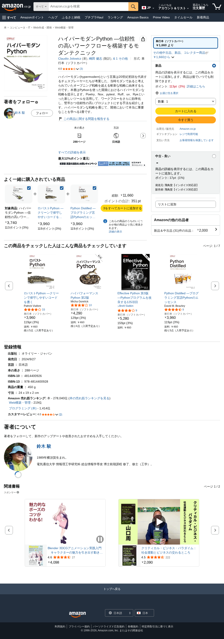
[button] (9, 17)
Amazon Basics (138, 17)
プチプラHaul (94, 17)
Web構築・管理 (64, 27)
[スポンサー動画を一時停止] (100, 540)
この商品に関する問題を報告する (86, 119)
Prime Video (161, 17)
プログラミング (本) (23, 408)
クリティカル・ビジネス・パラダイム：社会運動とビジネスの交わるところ (168, 550)
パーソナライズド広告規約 (108, 626)
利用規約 (60, 626)
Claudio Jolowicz (69, 58)
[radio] (185, 42)
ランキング (115, 17)
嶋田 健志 (95, 58)
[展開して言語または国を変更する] (153, 8)
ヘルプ (53, 17)
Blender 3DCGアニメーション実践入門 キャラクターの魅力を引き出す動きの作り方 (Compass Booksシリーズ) (75, 550)
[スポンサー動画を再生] (159, 522)
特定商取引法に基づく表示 (157, 626)
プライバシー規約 (79, 626)
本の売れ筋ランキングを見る (89, 398)
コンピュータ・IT (20, 27)
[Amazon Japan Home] (77, 614)
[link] (16, 227)
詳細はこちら (196, 86)
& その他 (120, 58)
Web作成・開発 (42, 27)
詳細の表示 (115, 231)
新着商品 (203, 17)
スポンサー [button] (10, 492)
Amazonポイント (32, 17)
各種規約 (133, 626)
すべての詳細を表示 (72, 152)
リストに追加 (167, 204)
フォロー (42, 113)
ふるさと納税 (71, 17)
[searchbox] (88, 6)
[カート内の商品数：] (216, 6)
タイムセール (183, 17)
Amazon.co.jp (188, 128)
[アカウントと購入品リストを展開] (188, 8)
